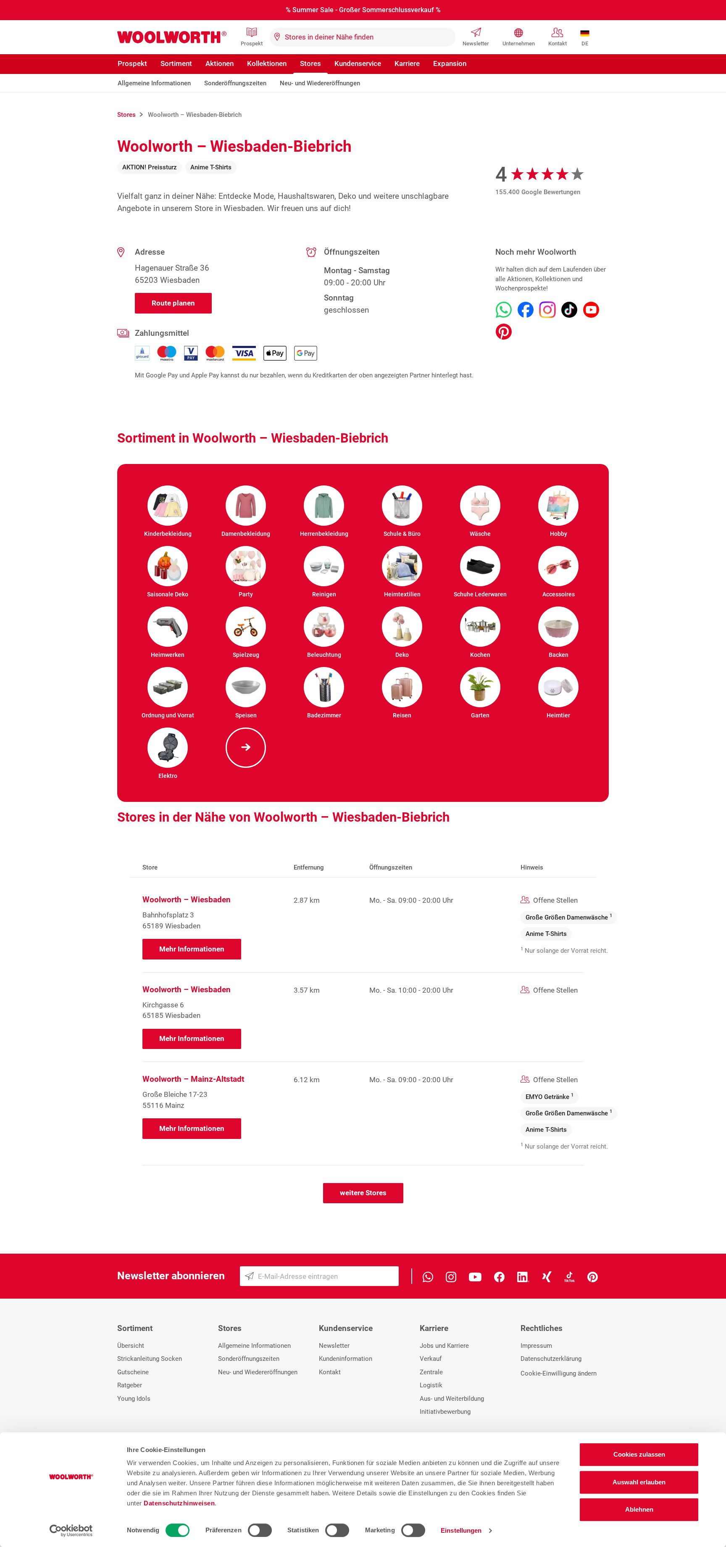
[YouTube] (475, 1276)
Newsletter (476, 43)
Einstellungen (461, 1530)
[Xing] (547, 1276)
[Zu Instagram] (547, 309)
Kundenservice (357, 63)
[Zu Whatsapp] (503, 309)
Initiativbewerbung (445, 1411)
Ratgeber (129, 1385)
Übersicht (130, 1345)
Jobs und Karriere (444, 1345)
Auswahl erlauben (639, 1482)
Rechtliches (542, 1328)
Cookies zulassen (639, 1454)
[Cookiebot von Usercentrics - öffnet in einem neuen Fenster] (71, 1530)
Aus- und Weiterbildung (452, 1398)
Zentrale (431, 1372)
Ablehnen (639, 1509)
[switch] (260, 1530)
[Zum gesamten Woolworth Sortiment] (246, 747)
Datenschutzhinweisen (179, 1503)
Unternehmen (518, 43)
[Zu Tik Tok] (569, 309)
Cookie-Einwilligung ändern (559, 1373)
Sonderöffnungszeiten (235, 83)
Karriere (407, 63)
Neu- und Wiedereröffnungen (320, 83)
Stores (310, 63)
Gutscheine (133, 1372)
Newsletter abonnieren (171, 1276)
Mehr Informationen (191, 949)
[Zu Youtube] (591, 309)
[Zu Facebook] (525, 309)
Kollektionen (267, 63)
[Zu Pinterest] (503, 331)
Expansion (449, 63)
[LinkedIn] (523, 1276)
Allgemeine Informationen (154, 83)
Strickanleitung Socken (149, 1359)
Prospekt (252, 43)
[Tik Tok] (569, 1276)
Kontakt (557, 43)
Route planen (173, 303)
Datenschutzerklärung (551, 1359)
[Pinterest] (592, 1276)
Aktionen (219, 63)
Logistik (431, 1385)
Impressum (536, 1345)
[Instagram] (451, 1276)
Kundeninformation (345, 1359)
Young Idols (133, 1398)
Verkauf (431, 1359)
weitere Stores (363, 1193)
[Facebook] (499, 1276)
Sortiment (176, 63)
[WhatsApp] (428, 1276)
